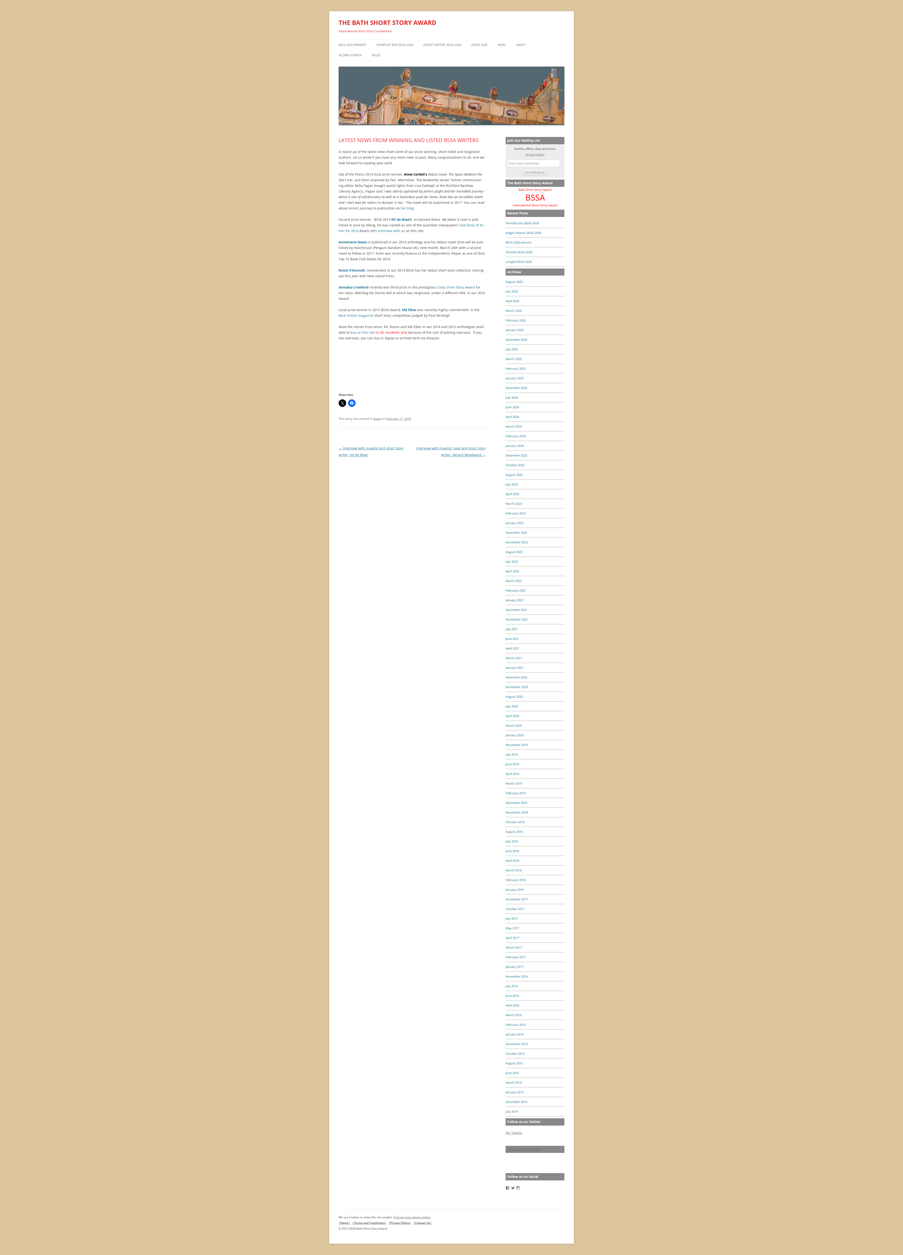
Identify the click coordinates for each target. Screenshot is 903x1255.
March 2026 (514, 311)
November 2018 (517, 812)
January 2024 (514, 446)
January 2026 (514, 330)
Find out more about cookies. (412, 1217)
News (502, 45)
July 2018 (512, 841)
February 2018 (516, 880)
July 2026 (512, 291)
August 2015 (514, 1063)
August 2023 (514, 475)
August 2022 (514, 552)
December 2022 (516, 532)
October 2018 (515, 822)
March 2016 (514, 1015)
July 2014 (512, 1111)
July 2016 (512, 986)
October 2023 (515, 465)
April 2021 (512, 648)
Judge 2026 (479, 45)
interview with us (391, 231)
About (521, 45)
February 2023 (516, 513)
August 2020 (514, 696)
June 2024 (512, 407)
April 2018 (512, 860)
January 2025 (514, 378)
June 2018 (512, 851)
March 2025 (514, 359)
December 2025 (516, 339)
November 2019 (517, 745)
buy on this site (363, 332)
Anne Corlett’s (415, 174)
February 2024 (516, 436)
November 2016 (517, 976)
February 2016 (516, 1024)
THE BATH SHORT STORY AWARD (387, 22)
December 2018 (516, 803)
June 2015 (512, 1073)
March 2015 (514, 1082)
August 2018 (514, 832)
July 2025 (512, 349)
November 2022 (517, 542)
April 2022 (512, 571)
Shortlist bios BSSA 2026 (394, 45)
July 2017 (512, 918)
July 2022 (512, 561)
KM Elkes (409, 310)
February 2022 (516, 590)
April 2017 (512, 938)
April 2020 (512, 716)
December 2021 (516, 610)
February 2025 (516, 368)
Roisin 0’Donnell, (352, 270)
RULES (376, 55)
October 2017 (515, 909)
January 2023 (514, 523)
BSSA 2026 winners (352, 45)
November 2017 (517, 899)
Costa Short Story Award (456, 287)
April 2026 (512, 301)
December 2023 (516, 455)
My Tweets (514, 1133)
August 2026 (514, 282)
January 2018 (514, 889)
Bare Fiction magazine (356, 315)
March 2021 (514, 658)
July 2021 (512, 629)
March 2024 (514, 426)
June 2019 (512, 764)
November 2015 (517, 1044)
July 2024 (512, 397)
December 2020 (516, 677)
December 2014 (516, 1102)
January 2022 (514, 600)
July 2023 (512, 484)
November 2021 (517, 619)
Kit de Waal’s (401, 219)
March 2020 (514, 725)
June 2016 (512, 996)
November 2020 (517, 687)
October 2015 (515, 1053)
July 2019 (512, 754)
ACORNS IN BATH (350, 55)
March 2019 (514, 783)
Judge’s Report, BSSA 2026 (442, 45)
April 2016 (512, 1005)
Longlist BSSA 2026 (519, 262)
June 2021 (512, 639)
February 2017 (516, 957)
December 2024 (516, 388)
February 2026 (516, 320)
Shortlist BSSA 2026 (519, 252)
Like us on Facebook (524, 1149)
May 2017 (512, 928)
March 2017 (514, 947)
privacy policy (535, 154)
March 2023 (514, 503)
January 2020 (514, 735)
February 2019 (516, 793)
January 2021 (514, 668)
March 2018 (514, 870)
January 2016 (514, 1034)
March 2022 (514, 581)
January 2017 (514, 967)
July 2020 (512, 706)
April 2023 (512, 494)
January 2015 (514, 1092)
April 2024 (512, 417)
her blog (407, 208)
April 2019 (512, 774)
